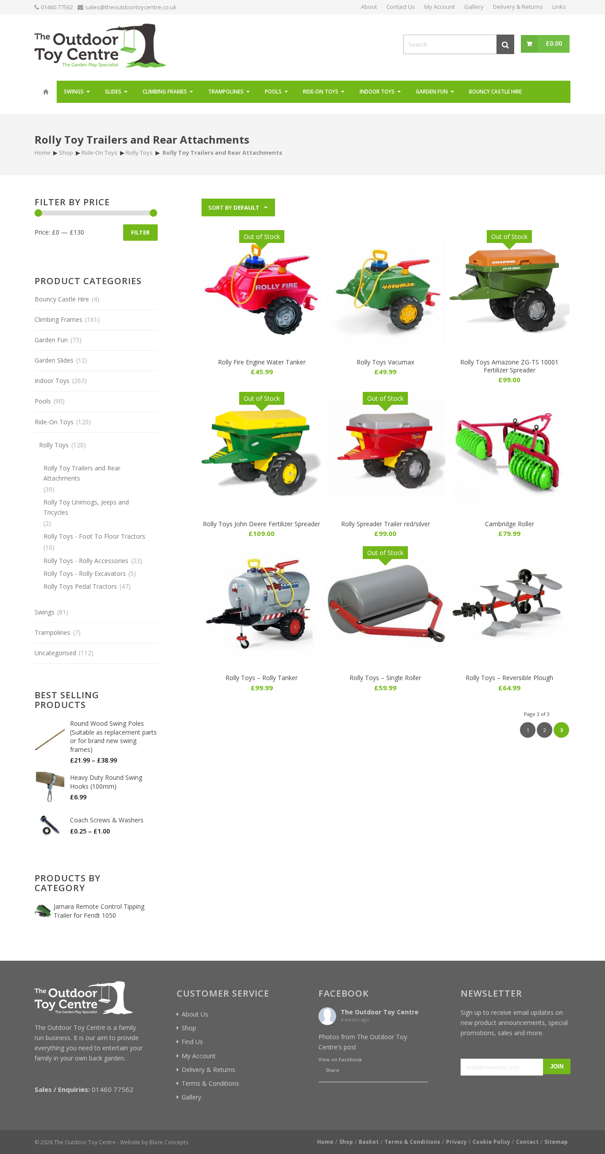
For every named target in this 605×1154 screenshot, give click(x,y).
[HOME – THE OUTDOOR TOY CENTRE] (46, 92)
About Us (195, 1014)
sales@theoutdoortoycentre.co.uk (131, 7)
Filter (140, 232)
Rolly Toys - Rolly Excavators (84, 573)
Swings (44, 612)
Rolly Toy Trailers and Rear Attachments (81, 473)
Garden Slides (54, 360)
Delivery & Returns (208, 1069)
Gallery (191, 1097)
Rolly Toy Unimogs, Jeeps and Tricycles (86, 507)
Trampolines (52, 632)
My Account (199, 1056)
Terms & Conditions (210, 1083)
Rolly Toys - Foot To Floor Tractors (94, 536)
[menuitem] (46, 92)
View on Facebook (340, 1059)
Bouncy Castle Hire (62, 299)
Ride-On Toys (54, 422)
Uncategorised (55, 653)
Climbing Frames (58, 319)
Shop (189, 1028)
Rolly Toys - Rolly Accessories (85, 560)
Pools (43, 401)
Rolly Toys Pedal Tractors (80, 586)
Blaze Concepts (168, 1142)
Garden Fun (51, 340)
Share (332, 1070)
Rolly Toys (54, 445)
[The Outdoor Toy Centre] (100, 44)
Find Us (192, 1041)
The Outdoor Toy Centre (380, 1012)
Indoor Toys (52, 380)
